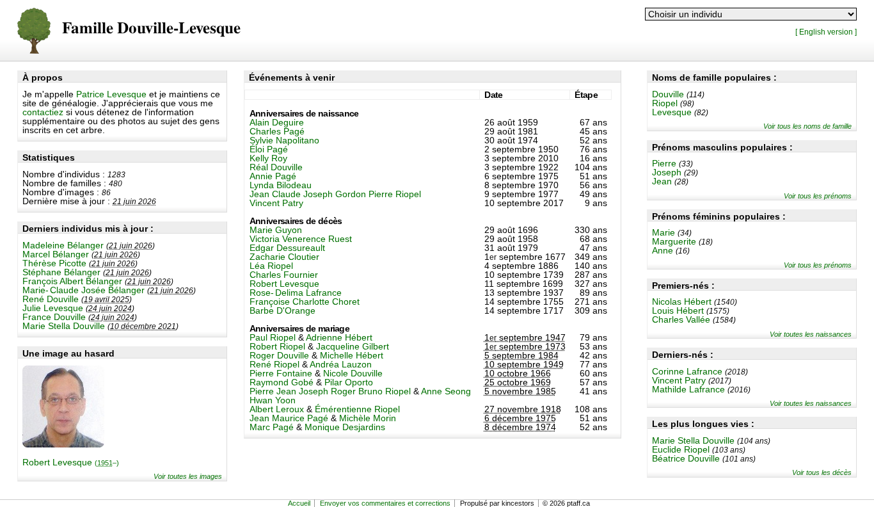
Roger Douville (279, 355)
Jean (662, 181)
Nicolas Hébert (681, 301)
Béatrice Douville (686, 458)
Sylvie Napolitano (284, 140)
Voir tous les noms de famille (807, 126)
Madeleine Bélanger (63, 245)
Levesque (672, 112)
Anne (662, 250)
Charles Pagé (277, 131)
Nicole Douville (353, 373)
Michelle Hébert (351, 355)
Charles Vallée (681, 319)
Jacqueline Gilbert (352, 346)
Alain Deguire (277, 122)
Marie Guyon (276, 230)
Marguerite (674, 241)
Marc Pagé (272, 427)
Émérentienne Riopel (357, 409)
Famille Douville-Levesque (151, 28)
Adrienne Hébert (339, 337)
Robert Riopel (277, 346)
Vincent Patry (679, 380)
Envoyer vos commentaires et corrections (385, 503)
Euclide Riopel (681, 449)
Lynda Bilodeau (281, 185)
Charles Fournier (284, 275)
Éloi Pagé (269, 149)
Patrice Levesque (111, 94)
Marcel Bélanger (55, 254)
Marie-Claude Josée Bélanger (83, 290)
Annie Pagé (273, 176)
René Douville (50, 299)
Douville (668, 94)
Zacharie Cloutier (284, 257)
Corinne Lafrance (687, 371)
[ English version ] (826, 32)
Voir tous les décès (822, 472)
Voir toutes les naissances (811, 334)
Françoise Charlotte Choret (305, 301)
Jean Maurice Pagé (289, 418)
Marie (663, 232)
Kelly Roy (268, 158)
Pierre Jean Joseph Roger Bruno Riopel (330, 391)
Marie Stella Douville (63, 326)
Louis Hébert (678, 310)
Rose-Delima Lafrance (296, 292)
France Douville (54, 317)
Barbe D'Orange (282, 310)
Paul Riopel (273, 337)
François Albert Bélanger (72, 281)
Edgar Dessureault (287, 248)
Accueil (299, 503)
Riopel (665, 103)
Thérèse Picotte (54, 263)
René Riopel (274, 364)
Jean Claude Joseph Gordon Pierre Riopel (335, 194)
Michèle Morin (367, 418)
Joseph (666, 172)
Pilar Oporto (348, 382)
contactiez (42, 112)
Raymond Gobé (282, 382)
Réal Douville (276, 167)
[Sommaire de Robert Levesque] (63, 444)
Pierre (664, 163)
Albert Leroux (277, 409)
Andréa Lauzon (341, 364)
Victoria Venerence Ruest (301, 239)
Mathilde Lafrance (688, 389)
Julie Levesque (52, 308)
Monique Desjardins (345, 427)
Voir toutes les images (188, 476)
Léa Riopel (271, 266)
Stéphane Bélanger (61, 272)
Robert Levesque (70, 462)
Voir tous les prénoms (818, 196)
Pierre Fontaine (281, 373)
